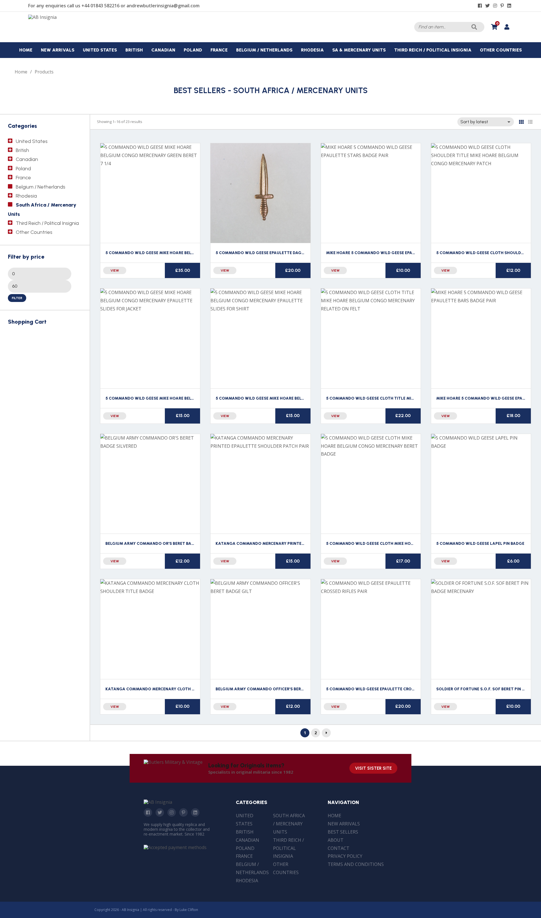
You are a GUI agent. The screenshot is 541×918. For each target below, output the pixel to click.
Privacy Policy (345, 856)
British (22, 150)
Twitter (160, 812)
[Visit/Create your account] (506, 27)
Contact (338, 848)
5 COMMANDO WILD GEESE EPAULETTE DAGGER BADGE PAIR (275, 252)
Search (474, 27)
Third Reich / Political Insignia (47, 223)
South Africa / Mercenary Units (289, 823)
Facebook (148, 812)
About (335, 840)
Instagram (171, 812)
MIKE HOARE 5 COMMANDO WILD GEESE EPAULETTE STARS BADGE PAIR (396, 252)
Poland (23, 168)
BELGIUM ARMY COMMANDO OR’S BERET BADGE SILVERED (162, 543)
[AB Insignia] (42, 17)
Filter (17, 298)
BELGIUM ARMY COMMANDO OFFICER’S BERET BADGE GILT (273, 689)
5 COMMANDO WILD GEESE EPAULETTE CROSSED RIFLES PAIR (385, 689)
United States (32, 141)
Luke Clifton (188, 909)
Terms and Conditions (356, 864)
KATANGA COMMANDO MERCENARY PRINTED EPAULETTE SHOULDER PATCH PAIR (294, 543)
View (114, 270)
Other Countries (34, 232)
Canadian (27, 159)
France (23, 177)
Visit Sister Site (373, 768)
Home (21, 72)
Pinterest (183, 812)
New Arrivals (344, 824)
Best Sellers (343, 832)
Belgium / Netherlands (40, 187)
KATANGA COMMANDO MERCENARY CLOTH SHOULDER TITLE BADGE (172, 689)
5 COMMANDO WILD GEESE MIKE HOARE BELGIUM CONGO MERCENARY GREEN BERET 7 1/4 (193, 252)
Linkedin (195, 812)
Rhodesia (26, 196)
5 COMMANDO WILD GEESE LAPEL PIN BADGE (480, 543)
